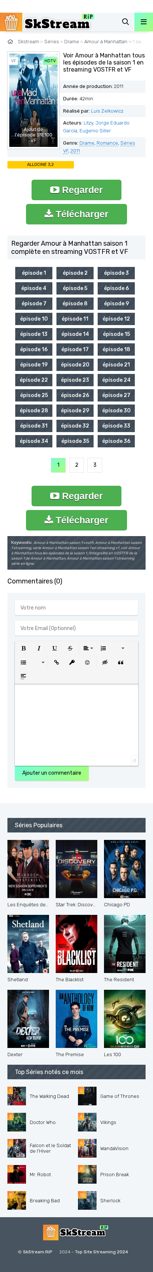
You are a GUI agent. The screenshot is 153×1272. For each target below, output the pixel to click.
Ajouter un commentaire (51, 773)
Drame (86, 143)
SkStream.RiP (37, 1251)
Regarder (81, 190)
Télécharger (80, 214)
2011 (75, 151)
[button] (23, 648)
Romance (107, 143)
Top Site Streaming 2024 (101, 1251)
